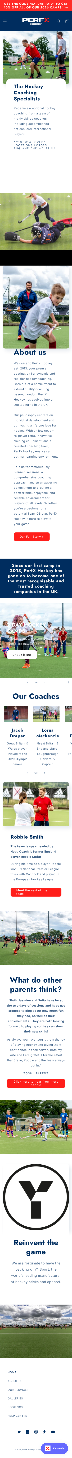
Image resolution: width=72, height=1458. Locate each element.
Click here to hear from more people (36, 1083)
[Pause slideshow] (68, 682)
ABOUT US (15, 1381)
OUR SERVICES (18, 1389)
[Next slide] (44, 682)
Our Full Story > (32, 536)
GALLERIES (15, 1398)
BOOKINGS (15, 1407)
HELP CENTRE (17, 1415)
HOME (12, 1372)
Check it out (21, 655)
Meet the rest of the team (31, 892)
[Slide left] (27, 773)
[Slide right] (44, 773)
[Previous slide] (27, 682)
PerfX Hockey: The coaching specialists (39, 1450)
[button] (5, 21)
